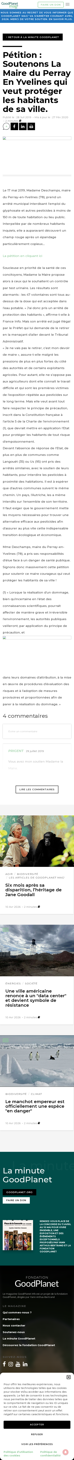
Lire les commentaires (37, 789)
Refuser (37, 1434)
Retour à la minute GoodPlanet (33, 37)
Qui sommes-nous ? (17, 1312)
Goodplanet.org (19, 1192)
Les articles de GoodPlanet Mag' (37, 877)
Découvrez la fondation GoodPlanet (29, 1345)
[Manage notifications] (65, 1452)
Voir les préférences (37, 1444)
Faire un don (51, 4)
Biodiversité (27, 874)
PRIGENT (15, 751)
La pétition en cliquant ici (22, 256)
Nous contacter (14, 1325)
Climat (36, 1094)
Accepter (37, 1424)
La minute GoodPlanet (19, 1338)
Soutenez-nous (14, 1332)
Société (31, 983)
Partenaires (11, 1319)
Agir (9, 874)
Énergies (13, 983)
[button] (68, 1377)
